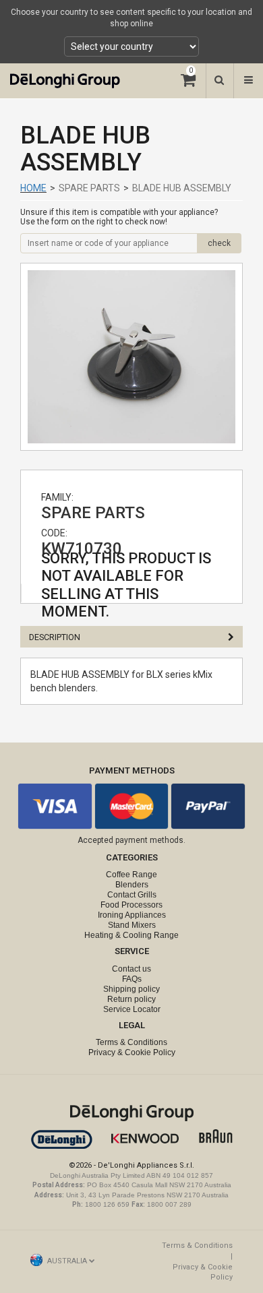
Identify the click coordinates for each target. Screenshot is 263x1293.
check (219, 243)
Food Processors (131, 905)
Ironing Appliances (132, 915)
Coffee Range (131, 874)
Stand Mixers (132, 925)
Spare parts (89, 188)
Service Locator (131, 1009)
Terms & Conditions (131, 1042)
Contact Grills (131, 895)
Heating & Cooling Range (131, 935)
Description (54, 637)
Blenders (131, 884)
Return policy (131, 999)
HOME (33, 188)
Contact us (131, 969)
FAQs (132, 979)
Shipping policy (131, 989)
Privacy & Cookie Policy (131, 1052)
